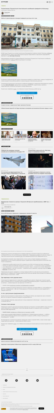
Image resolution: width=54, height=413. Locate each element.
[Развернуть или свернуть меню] (52, 2)
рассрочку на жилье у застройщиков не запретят (22, 285)
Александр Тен (7, 206)
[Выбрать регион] (47, 2)
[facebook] (6, 380)
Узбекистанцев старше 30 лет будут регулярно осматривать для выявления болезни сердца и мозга (26, 108)
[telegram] (27, 380)
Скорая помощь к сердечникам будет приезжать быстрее (16, 105)
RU (49, 2)
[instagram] (16, 380)
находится (30, 83)
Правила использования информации (9, 387)
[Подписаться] (52, 375)
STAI (21, 256)
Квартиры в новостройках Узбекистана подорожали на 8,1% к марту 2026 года (21, 344)
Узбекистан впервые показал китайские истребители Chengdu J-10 (12, 151)
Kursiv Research (5, 398)
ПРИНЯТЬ (41, 408)
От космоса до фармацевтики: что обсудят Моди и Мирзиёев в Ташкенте (13, 172)
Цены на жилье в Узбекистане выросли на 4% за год (14, 341)
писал (14, 89)
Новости (3, 5)
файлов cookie (25, 409)
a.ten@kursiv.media (7, 208)
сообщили (49, 53)
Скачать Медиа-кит (6, 396)
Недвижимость (5, 199)
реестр (13, 59)
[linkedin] (37, 380)
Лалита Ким (7, 12)
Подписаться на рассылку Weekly (7, 374)
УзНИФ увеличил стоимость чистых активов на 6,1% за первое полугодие (39, 172)
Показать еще (27, 194)
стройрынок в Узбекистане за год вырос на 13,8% (22, 312)
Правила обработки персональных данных (10, 391)
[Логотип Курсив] (4, 1)
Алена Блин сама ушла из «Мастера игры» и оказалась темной (39, 151)
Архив (4, 389)
